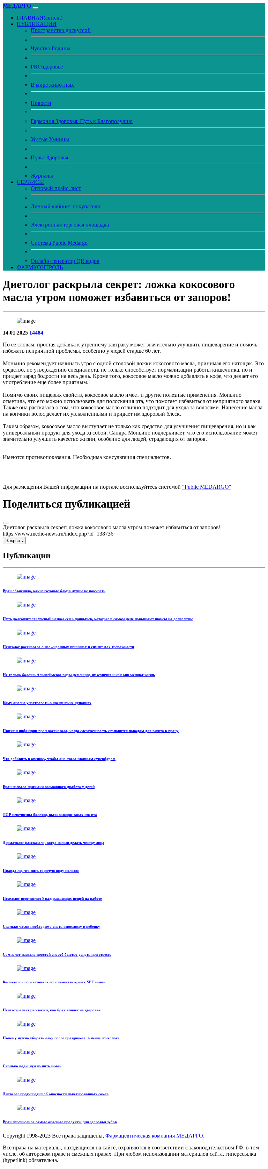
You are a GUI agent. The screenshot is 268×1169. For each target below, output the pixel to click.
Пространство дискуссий (61, 30)
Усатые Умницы (50, 139)
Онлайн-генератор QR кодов (65, 261)
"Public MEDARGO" (206, 487)
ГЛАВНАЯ (39, 18)
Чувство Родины (50, 48)
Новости (41, 103)
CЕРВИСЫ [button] (30, 182)
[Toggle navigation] (35, 8)
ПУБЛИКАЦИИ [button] (37, 24)
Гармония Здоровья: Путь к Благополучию (82, 121)
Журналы (42, 176)
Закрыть (14, 540)
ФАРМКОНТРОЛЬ (40, 267)
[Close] (5, 523)
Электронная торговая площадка (70, 225)
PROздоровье (47, 67)
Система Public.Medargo (59, 243)
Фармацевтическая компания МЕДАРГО (154, 1136)
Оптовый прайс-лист (56, 188)
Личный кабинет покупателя (65, 206)
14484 (36, 333)
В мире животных (52, 85)
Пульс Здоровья (49, 157)
